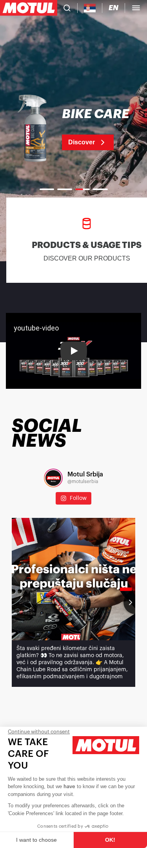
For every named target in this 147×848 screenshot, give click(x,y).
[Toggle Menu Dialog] (136, 8)
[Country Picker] (90, 8)
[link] (73, 129)
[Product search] (67, 8)
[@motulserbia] (53, 478)
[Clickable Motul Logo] (28, 8)
